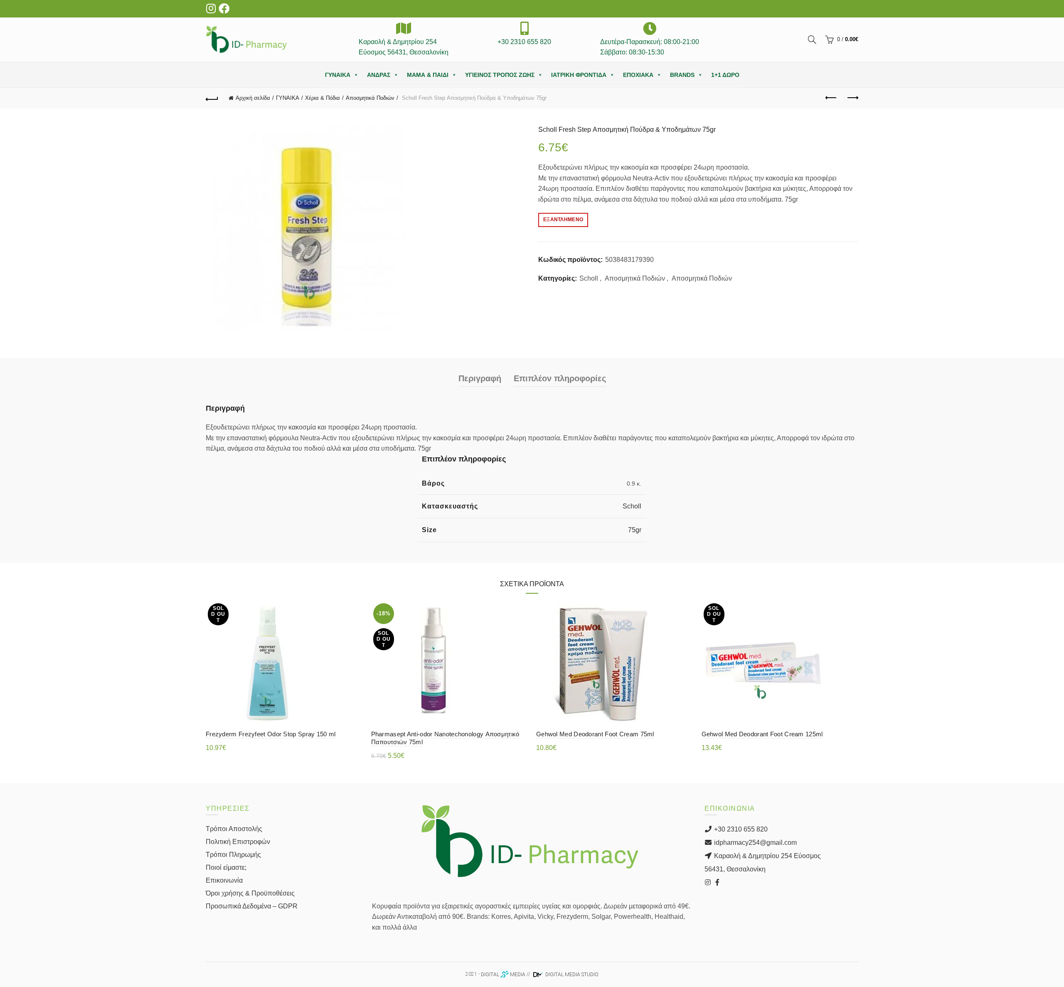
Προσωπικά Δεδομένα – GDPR (252, 906)
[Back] (212, 98)
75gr (634, 529)
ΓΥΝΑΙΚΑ (337, 75)
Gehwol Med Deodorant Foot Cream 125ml (762, 734)
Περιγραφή (479, 378)
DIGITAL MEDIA (503, 974)
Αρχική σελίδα (253, 98)
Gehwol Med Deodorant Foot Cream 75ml (595, 734)
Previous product (831, 98)
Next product (852, 98)
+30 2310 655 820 (740, 829)
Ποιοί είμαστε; (226, 867)
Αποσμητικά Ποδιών (370, 98)
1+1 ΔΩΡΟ (725, 75)
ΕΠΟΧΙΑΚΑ (638, 75)
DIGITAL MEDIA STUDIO (571, 974)
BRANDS (682, 75)
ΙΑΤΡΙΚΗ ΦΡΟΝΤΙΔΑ (578, 75)
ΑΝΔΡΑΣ (378, 75)
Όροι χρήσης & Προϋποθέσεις (250, 893)
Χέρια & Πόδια (322, 98)
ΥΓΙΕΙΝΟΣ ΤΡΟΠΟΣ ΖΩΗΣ (499, 75)
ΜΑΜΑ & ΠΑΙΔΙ (427, 75)
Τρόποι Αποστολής (234, 828)
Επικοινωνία (224, 880)
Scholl (588, 278)
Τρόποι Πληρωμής (233, 854)
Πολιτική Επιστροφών (238, 841)
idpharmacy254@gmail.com (754, 842)
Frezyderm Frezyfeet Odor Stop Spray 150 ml (271, 734)
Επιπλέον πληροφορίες (560, 378)
